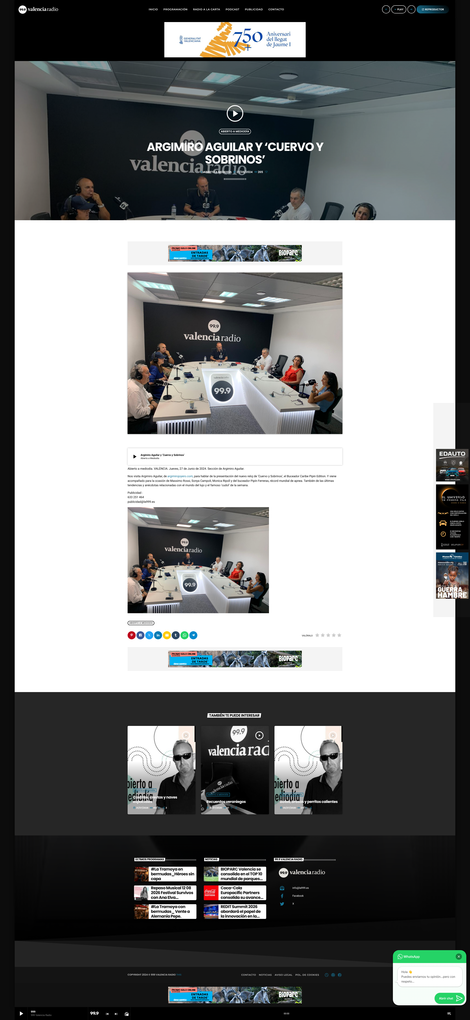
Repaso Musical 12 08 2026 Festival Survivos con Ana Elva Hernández (172, 895)
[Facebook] (339, 975)
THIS (178, 974)
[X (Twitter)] (326, 975)
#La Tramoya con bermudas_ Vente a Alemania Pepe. (170, 911)
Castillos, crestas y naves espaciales (155, 799)
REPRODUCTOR (433, 9)
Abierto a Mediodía (235, 131)
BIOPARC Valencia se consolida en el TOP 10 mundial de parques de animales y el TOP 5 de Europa (242, 879)
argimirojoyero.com (180, 476)
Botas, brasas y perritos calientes (309, 801)
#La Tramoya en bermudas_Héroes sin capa (172, 874)
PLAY (399, 9)
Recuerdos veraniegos (226, 801)
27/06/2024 (243, 172)
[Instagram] (333, 975)
